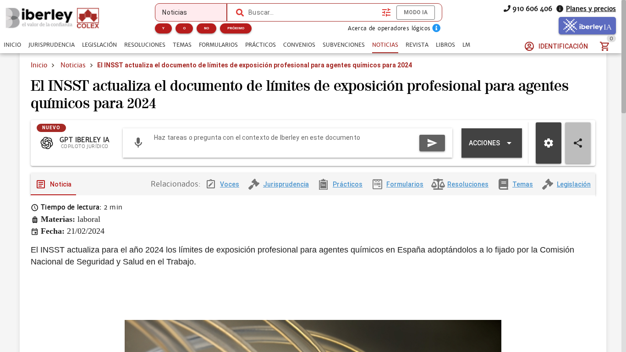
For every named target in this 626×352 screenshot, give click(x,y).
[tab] (12, 45)
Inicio (39, 65)
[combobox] (312, 12)
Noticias (73, 65)
